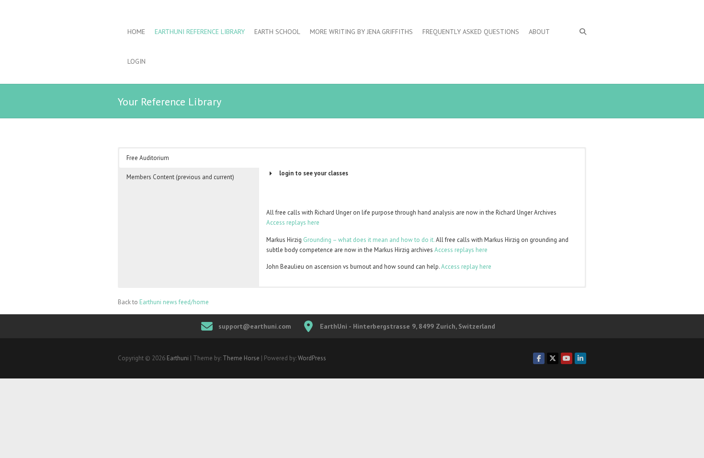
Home (136, 31)
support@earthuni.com (254, 326)
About (539, 31)
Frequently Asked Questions (470, 31)
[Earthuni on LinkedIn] (580, 358)
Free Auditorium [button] (147, 158)
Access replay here (466, 267)
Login (136, 61)
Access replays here (292, 222)
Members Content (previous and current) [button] (180, 177)
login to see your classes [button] (313, 173)
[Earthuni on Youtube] (566, 358)
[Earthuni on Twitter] (552, 358)
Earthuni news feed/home (174, 302)
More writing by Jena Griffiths (361, 31)
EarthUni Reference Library (200, 31)
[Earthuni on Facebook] (539, 358)
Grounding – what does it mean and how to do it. (368, 240)
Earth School (277, 31)
